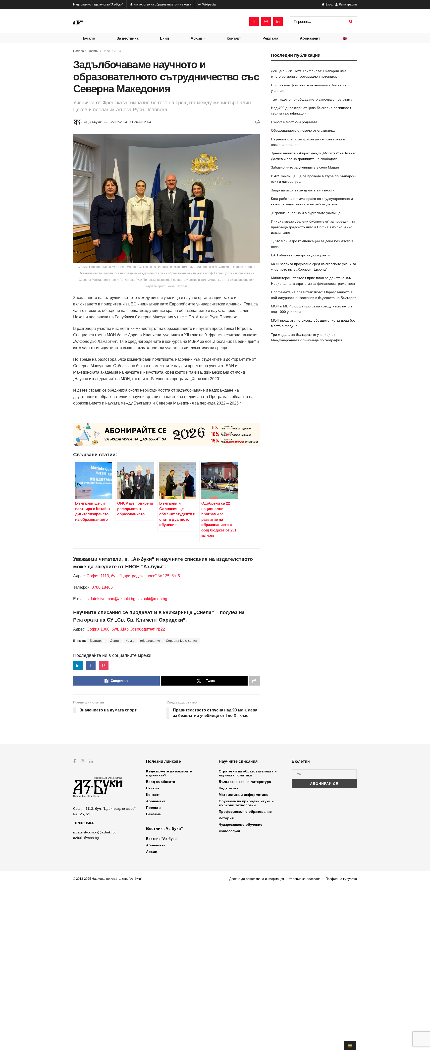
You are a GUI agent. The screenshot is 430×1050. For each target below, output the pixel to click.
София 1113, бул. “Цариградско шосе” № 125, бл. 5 (133, 576)
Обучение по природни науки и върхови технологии (246, 803)
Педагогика (229, 788)
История (226, 818)
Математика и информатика (243, 795)
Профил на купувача (341, 879)
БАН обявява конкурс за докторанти (300, 255)
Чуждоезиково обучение (240, 824)
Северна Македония (181, 640)
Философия (229, 831)
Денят (115, 640)
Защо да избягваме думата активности (302, 190)
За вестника (127, 38)
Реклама (270, 38)
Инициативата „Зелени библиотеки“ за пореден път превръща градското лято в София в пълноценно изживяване (313, 226)
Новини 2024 (112, 51)
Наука (130, 640)
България (97, 640)
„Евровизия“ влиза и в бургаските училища (306, 213)
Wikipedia (209, 4)
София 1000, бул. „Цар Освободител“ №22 (126, 629)
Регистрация (347, 4)
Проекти (153, 808)
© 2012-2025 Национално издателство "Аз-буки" (107, 878)
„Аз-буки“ (95, 122)
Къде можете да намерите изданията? (169, 773)
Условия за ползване (305, 879)
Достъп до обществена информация (256, 879)
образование (150, 640)
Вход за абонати (160, 782)
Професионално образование (245, 812)
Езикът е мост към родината (294, 122)
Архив (196, 38)
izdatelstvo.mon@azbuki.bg (111, 599)
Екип (164, 38)
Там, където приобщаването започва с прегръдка (311, 99)
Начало (88, 38)
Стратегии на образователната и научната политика (248, 773)
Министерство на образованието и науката (160, 4)
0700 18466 (102, 587)
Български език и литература (245, 782)
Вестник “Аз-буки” (162, 839)
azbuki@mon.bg (152, 599)
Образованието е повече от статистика (303, 130)
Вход (328, 4)
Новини (93, 51)
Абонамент (310, 38)
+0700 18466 (83, 823)
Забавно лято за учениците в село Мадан (305, 167)
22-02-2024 (119, 122)
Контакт (234, 38)
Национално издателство (98, 4)
